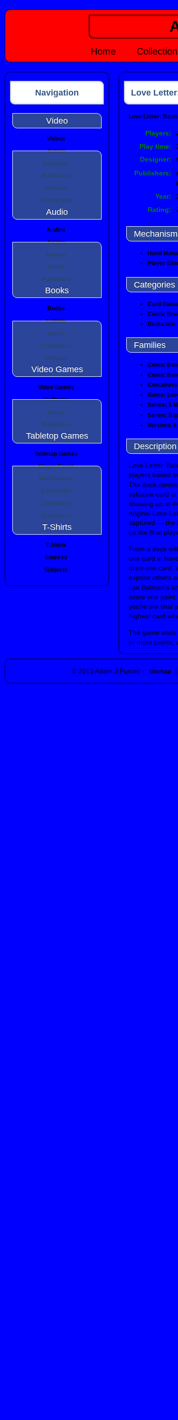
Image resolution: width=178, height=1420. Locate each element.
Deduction (161, 324)
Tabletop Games (56, 454)
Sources (56, 557)
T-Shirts (56, 545)
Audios (56, 230)
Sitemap (160, 671)
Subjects (56, 570)
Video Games (56, 387)
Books (56, 308)
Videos (56, 139)
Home (103, 51)
